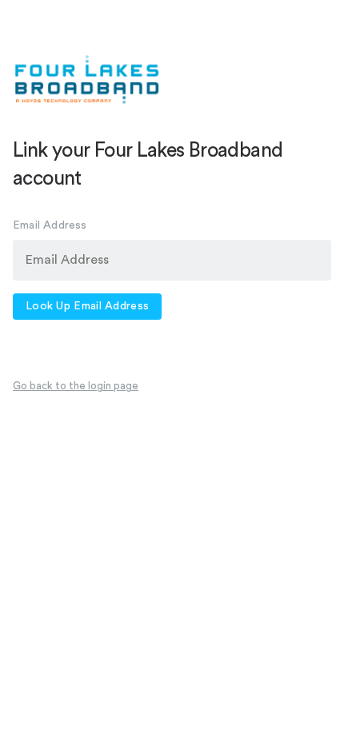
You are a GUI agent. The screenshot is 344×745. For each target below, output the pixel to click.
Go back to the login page (75, 385)
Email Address (50, 225)
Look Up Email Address (87, 306)
